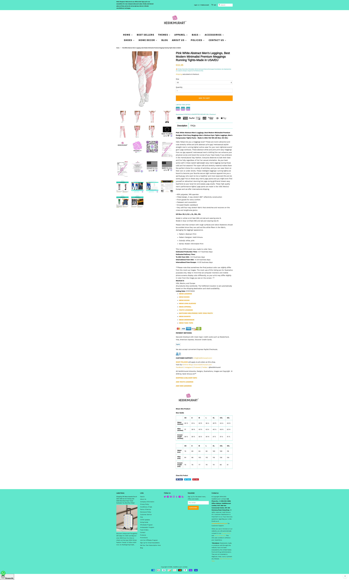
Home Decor (147, 40)
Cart (215, 5)
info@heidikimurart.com (202, 358)
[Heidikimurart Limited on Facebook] (168, 497)
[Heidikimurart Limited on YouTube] (180, 497)
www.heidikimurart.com (202, 365)
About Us (178, 40)
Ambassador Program (147, 527)
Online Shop (187, 365)
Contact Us (217, 40)
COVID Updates (145, 520)
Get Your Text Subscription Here (150, 545)
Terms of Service (145, 509)
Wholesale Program (146, 525)
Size (177, 79)
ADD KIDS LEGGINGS (183, 386)
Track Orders (144, 530)
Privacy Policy (144, 504)
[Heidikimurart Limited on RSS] (183, 497)
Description (182, 125)
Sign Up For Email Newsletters (150, 543)
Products (143, 535)
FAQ (141, 517)
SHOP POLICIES (182, 362)
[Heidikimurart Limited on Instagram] (174, 497)
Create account (204, 5)
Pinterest (197, 367)
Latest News (120, 493)
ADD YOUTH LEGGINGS (184, 382)
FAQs (192, 125)
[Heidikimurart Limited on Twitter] (165, 497)
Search (142, 496)
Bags (195, 34)
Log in (195, 5)
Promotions (144, 537)
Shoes (128, 40)
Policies (197, 40)
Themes (163, 34)
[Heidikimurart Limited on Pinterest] (171, 497)
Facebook (179, 367)
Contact (142, 532)
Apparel (180, 34)
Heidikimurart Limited (180, 567)
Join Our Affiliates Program (149, 540)
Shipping (179, 74)
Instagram (188, 367)
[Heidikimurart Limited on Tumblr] (177, 497)
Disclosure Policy (145, 512)
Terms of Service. (219, 535)
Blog (164, 40)
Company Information (147, 502)
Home (117, 48)
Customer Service (146, 514)
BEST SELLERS (145, 34)
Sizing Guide (144, 522)
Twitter (204, 367)
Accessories (213, 34)
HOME (127, 34)
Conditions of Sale (146, 507)
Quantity (179, 87)
